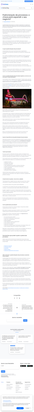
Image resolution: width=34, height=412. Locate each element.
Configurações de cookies (5, 376)
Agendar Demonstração (29, 1)
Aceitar (20, 408)
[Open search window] (30, 4)
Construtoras (27, 385)
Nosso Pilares (9, 388)
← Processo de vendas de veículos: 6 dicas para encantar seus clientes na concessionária (7, 308)
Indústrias (26, 389)
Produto (8, 382)
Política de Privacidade (7, 400)
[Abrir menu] (32, 4)
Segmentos (27, 382)
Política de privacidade (4, 375)
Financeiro (17, 389)
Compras (17, 385)
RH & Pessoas (18, 387)
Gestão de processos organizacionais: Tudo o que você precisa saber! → (27, 308)
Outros (17, 390)
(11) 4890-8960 (9, 1)
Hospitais (26, 387)
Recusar (27, 408)
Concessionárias (28, 384)
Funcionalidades (10, 387)
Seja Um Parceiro (19, 392)
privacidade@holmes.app (7, 401)
